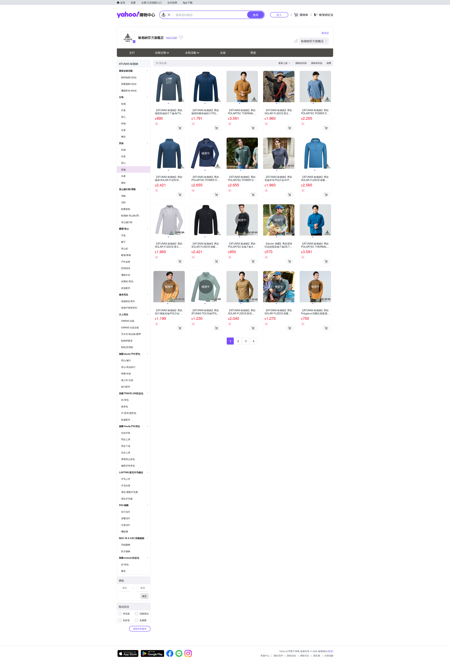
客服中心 (265, 655)
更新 (330, 651)
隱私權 (316, 655)
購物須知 (291, 655)
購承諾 (325, 33)
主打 (132, 53)
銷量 (329, 63)
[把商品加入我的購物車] (180, 128)
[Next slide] (182, 86)
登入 (279, 14)
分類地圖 (328, 655)
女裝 (223, 53)
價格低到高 (301, 63)
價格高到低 (316, 63)
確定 (144, 596)
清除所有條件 (140, 628)
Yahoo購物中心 (136, 15)
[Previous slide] (155, 86)
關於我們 (278, 655)
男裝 (253, 53)
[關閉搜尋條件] (169, 15)
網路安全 (304, 655)
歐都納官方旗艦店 (312, 41)
